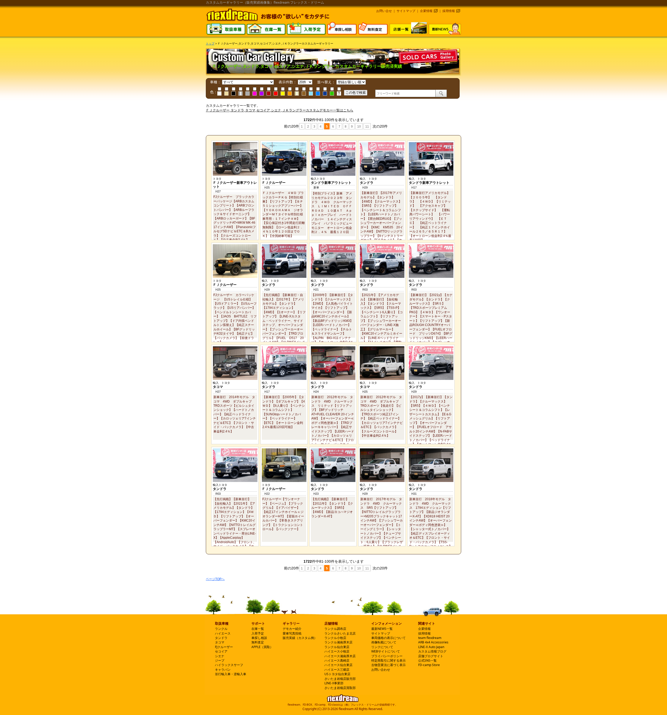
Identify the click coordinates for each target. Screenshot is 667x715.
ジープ (219, 660)
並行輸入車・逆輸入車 (230, 674)
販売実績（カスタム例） (300, 638)
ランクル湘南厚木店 (338, 642)
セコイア (221, 651)
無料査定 (257, 642)
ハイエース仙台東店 (338, 665)
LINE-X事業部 (333, 683)
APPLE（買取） (262, 647)
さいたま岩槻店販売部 (340, 678)
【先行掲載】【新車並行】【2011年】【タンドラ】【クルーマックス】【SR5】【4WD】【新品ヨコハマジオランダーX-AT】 (332, 507)
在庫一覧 (257, 628)
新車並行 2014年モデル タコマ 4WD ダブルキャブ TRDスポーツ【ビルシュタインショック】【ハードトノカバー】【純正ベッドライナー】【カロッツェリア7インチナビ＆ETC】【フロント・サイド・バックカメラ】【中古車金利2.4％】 (234, 414)
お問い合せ (384, 11)
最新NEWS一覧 (382, 628)
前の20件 (291, 126)
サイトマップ (406, 11)
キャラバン (223, 669)
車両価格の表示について (388, 638)
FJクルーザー (224, 647)
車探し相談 (259, 638)
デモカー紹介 (292, 628)
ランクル (221, 628)
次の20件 (380, 126)
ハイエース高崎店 (336, 660)
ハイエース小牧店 (336, 651)
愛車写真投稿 (292, 633)
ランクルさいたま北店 (340, 633)
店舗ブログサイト (430, 656)
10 (359, 126)
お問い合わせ (380, 669)
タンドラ (221, 638)
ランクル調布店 (335, 628)
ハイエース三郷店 (336, 669)
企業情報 (426, 11)
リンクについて (382, 647)
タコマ (219, 642)
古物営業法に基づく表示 (388, 665)
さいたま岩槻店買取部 (340, 688)
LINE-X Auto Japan (431, 647)
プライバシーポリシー (387, 656)
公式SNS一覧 (427, 660)
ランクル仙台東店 (336, 647)
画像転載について (383, 642)
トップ (210, 43)
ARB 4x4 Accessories (433, 642)
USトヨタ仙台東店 (337, 674)
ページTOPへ (215, 579)
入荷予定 (257, 633)
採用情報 (448, 11)
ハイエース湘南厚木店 (340, 656)
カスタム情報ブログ (432, 651)
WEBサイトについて (385, 651)
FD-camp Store (429, 665)
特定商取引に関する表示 (388, 660)
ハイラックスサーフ (229, 665)
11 (367, 126)
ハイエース (223, 633)
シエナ (219, 656)
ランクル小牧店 (335, 638)
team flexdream (429, 638)
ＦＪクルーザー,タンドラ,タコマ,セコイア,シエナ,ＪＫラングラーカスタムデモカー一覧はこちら (279, 110)
